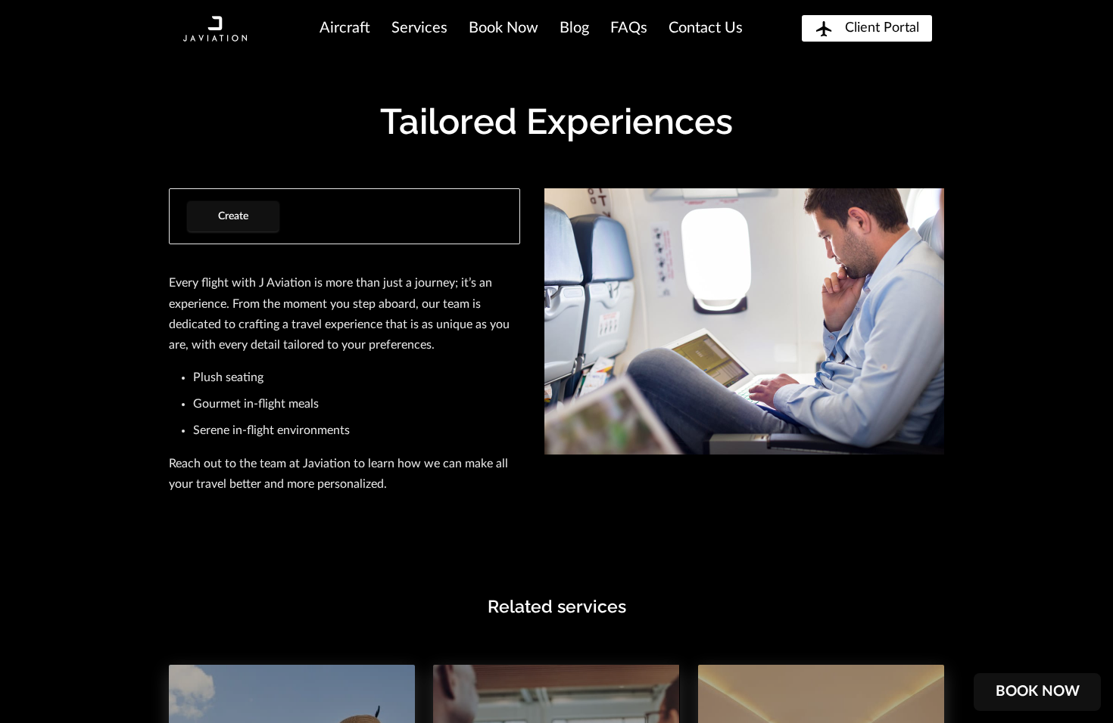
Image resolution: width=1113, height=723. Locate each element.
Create (233, 216)
